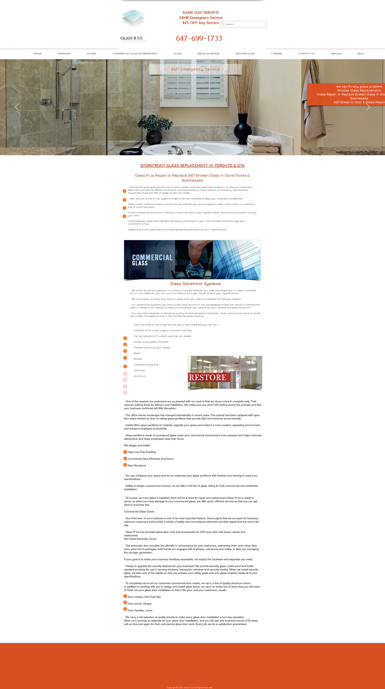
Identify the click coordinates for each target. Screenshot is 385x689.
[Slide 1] (196, 147)
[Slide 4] (193, 147)
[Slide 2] (188, 147)
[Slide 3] (191, 147)
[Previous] (17, 107)
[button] (195, 69)
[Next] (368, 107)
